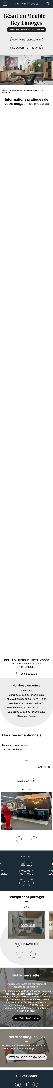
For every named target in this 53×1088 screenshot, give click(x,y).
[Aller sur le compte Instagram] (18, 1084)
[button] (23, 789)
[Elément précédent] (21, 882)
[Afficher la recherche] (48, 4)
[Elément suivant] (31, 882)
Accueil (5, 90)
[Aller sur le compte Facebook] (34, 781)
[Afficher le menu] (5, 4)
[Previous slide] (19, 839)
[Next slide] (34, 839)
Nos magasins (16, 90)
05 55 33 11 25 (29, 673)
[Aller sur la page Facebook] (26, 1084)
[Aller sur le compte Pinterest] (35, 1084)
